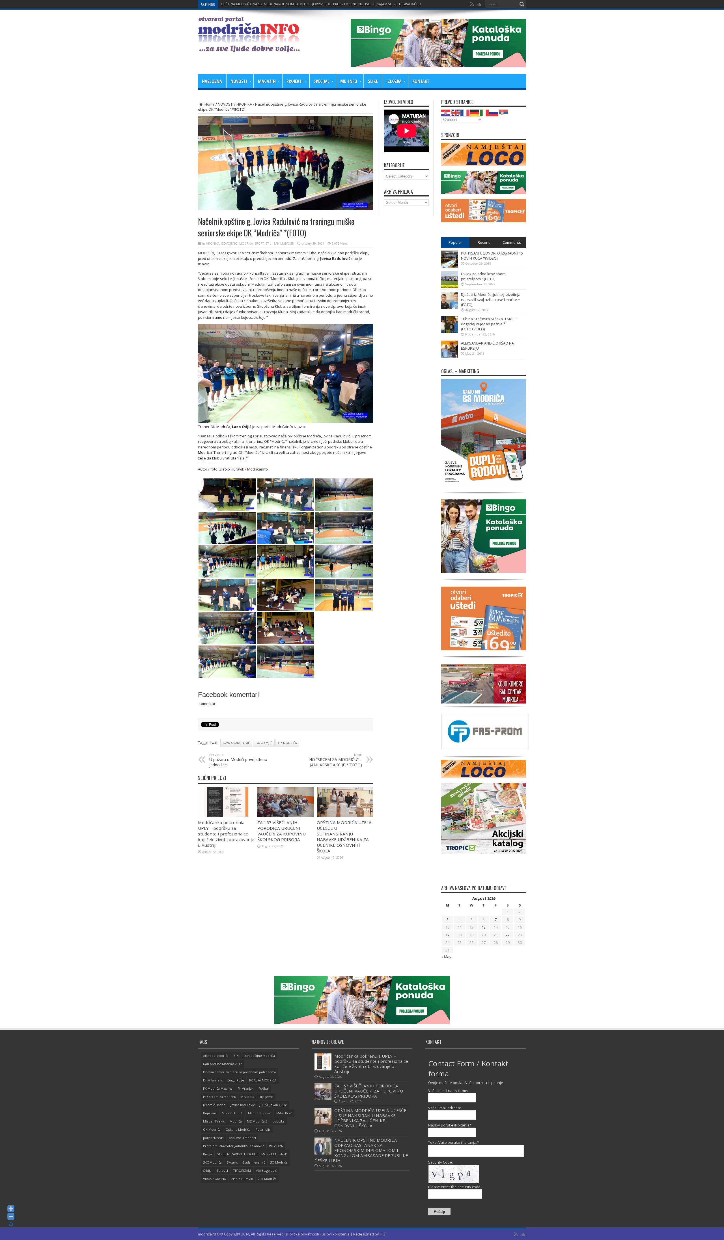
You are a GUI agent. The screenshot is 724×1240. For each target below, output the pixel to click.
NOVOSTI (238, 81)
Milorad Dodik (232, 1113)
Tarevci (222, 1170)
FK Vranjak (245, 1088)
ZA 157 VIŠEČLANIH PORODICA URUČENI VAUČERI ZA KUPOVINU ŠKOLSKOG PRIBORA (281, 831)
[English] (455, 112)
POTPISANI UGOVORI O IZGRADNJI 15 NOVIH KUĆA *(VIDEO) (492, 256)
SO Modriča (278, 1162)
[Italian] (484, 112)
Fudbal (263, 1088)
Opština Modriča (238, 1129)
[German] (475, 112)
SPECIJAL (321, 81)
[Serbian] (503, 112)
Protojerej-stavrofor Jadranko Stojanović (233, 1146)
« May (446, 956)
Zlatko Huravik (242, 1179)
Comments (512, 242)
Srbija (207, 1170)
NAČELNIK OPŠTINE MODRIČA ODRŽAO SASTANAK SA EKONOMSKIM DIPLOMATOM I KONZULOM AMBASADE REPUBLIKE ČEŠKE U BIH (361, 1150)
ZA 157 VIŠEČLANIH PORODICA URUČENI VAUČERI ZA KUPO (268, 4)
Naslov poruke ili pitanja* (449, 1125)
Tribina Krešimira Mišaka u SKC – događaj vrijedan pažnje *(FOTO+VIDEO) (488, 324)
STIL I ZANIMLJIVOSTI (280, 243)
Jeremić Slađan (214, 1105)
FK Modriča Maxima (217, 1088)
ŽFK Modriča (267, 1179)
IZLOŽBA (394, 81)
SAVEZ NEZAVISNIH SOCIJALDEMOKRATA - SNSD (252, 1154)
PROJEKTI (294, 81)
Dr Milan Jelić (213, 1080)
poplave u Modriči (242, 1138)
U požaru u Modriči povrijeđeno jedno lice (238, 759)
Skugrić (232, 1162)
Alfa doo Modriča (216, 1055)
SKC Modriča (212, 1162)
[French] (465, 112)
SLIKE (373, 81)
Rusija (207, 1154)
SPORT (259, 243)
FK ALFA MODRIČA (262, 1080)
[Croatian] (446, 112)
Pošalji (439, 1211)
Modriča (236, 1121)
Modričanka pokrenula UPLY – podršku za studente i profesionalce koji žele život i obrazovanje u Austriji (226, 834)
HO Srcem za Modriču (219, 1096)
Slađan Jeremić (254, 1162)
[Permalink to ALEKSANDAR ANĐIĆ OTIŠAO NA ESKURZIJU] (449, 356)
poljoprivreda (213, 1138)
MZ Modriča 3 (257, 1121)
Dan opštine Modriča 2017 (222, 1064)
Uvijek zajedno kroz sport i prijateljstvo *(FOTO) (484, 276)
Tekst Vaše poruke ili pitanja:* (453, 1142)
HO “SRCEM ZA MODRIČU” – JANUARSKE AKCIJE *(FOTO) (335, 759)
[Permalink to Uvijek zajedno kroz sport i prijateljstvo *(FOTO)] (449, 286)
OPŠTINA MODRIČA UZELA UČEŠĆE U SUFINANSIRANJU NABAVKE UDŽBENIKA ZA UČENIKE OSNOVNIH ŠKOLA (344, 837)
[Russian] (494, 112)
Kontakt (420, 81)
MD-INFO (348, 81)
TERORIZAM (242, 1170)
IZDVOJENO (229, 243)
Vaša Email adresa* (445, 1107)
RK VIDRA (276, 1146)
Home (209, 104)
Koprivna (210, 1113)
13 (484, 927)
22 (508, 934)
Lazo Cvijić (264, 743)
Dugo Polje (236, 1080)
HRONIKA (244, 104)
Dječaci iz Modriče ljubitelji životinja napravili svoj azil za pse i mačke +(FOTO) (490, 299)
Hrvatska (247, 1096)
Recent (484, 242)
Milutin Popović (259, 1113)
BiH (236, 1055)
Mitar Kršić (284, 1113)
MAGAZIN (267, 81)
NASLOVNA (212, 81)
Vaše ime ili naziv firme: (448, 1090)
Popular (455, 242)
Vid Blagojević (266, 1170)
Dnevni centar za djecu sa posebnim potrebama (239, 1072)
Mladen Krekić (214, 1121)
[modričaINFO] (249, 48)
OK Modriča (287, 743)
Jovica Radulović (236, 743)
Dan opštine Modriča (259, 1055)
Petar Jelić (262, 1129)
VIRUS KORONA (214, 1179)
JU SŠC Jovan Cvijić (273, 1105)
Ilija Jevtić (266, 1096)
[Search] (522, 4)
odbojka (278, 1121)
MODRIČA (246, 243)
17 (447, 934)
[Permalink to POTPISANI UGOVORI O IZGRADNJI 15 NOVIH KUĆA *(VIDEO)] (449, 266)
